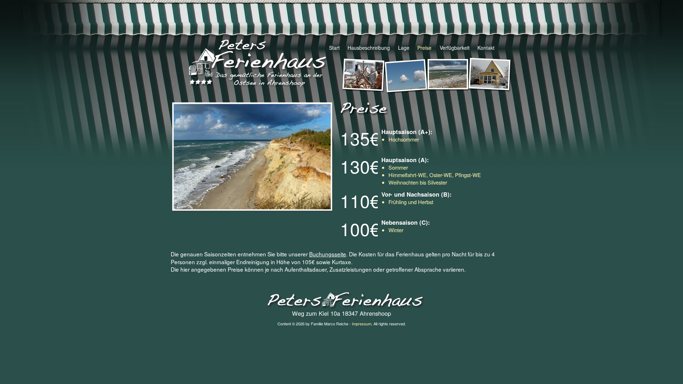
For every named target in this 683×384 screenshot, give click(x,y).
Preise (424, 47)
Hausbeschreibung (369, 47)
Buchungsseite (327, 254)
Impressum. (362, 323)
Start (334, 47)
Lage (403, 47)
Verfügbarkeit (454, 47)
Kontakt (485, 47)
